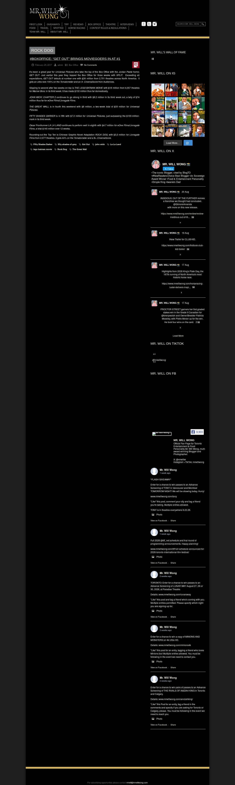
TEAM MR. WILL (37, 31)
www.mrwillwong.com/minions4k (175, 645)
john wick (100, 144)
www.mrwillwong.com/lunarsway (175, 594)
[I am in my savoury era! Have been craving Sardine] (198, 117)
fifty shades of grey (67, 144)
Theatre (111, 24)
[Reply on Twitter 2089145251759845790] (162, 328)
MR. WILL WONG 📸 (169, 191)
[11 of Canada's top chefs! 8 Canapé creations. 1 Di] (184, 103)
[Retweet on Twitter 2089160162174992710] (168, 293)
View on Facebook (159, 520)
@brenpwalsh (168, 315)
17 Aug (185, 264)
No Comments (90, 64)
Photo (159, 514)
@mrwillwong (159, 359)
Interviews (127, 24)
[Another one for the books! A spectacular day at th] (171, 117)
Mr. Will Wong (168, 470)
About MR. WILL (59, 31)
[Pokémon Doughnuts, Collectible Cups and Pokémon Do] (157, 103)
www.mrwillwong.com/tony (164, 496)
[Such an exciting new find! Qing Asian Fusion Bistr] (184, 90)
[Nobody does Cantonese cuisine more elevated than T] (198, 90)
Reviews (78, 24)
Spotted (58, 28)
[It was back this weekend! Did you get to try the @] (157, 117)
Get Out (86, 144)
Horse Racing (76, 28)
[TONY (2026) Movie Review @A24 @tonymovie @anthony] (157, 130)
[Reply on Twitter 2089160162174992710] (162, 293)
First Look (35, 24)
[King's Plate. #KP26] (184, 117)
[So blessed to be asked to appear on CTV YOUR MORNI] (171, 130)
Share (173, 520)
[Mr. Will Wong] (161, 434)
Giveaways (53, 24)
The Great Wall (80, 149)
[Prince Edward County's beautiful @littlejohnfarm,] (171, 103)
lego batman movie (42, 149)
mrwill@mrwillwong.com (137, 782)
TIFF (66, 24)
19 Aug (185, 232)
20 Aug (185, 191)
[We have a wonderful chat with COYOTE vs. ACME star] (171, 90)
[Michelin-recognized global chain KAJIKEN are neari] (198, 130)
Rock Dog (62, 149)
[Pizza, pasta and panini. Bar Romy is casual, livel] (157, 90)
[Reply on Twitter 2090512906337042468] (162, 223)
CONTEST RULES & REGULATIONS (108, 28)
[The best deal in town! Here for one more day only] (198, 103)
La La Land (115, 144)
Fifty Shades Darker (42, 144)
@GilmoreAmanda (182, 204)
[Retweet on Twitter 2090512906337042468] (168, 223)
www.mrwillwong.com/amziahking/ (176, 699)
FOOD (32, 28)
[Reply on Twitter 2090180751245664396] (162, 255)
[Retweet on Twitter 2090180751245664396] (168, 255)
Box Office (94, 24)
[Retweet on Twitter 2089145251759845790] (168, 328)
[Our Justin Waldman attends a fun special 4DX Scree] (184, 130)
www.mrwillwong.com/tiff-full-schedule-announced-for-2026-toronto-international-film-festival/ (177, 550)
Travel (44, 28)
